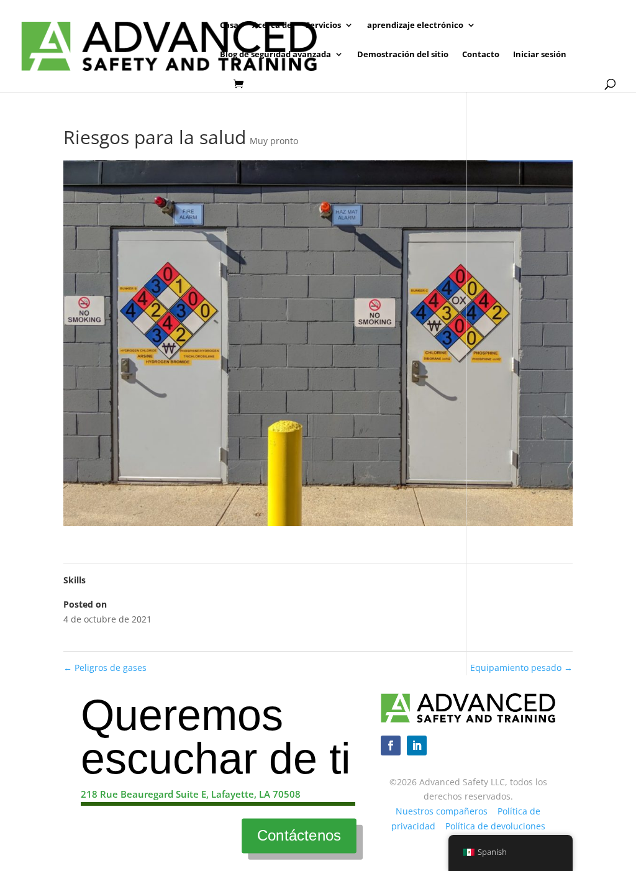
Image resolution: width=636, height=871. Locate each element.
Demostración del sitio (402, 55)
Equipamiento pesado (521, 667)
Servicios (323, 25)
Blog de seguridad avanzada (275, 55)
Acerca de (272, 25)
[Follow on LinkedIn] (417, 745)
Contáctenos (299, 835)
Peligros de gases (105, 667)
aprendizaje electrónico (415, 25)
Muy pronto (274, 141)
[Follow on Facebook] (391, 745)
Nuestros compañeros (442, 811)
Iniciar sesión (539, 55)
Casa (229, 25)
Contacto (480, 55)
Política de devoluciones (495, 826)
